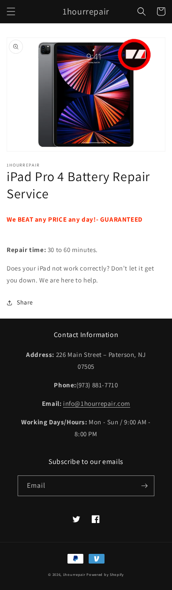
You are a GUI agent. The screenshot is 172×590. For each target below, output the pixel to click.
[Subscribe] (144, 485)
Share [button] (25, 302)
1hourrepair (74, 574)
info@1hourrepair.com (96, 403)
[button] (11, 11)
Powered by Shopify (105, 574)
